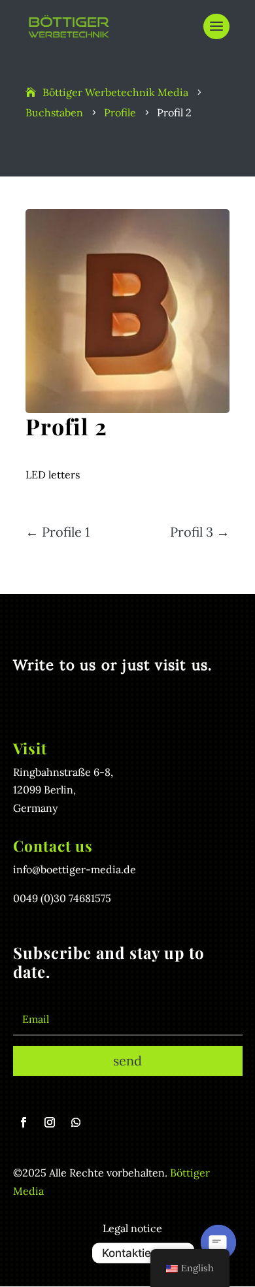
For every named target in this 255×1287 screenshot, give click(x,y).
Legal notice (132, 1228)
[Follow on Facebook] (23, 1122)
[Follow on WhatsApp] (75, 1122)
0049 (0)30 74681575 (62, 898)
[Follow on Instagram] (49, 1122)
